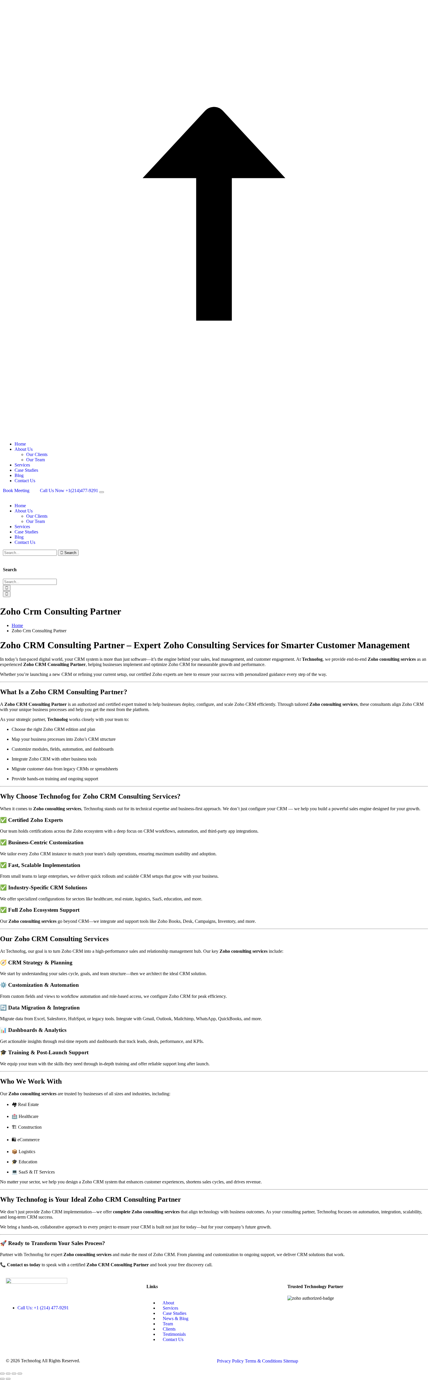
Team (167, 1323)
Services (22, 464)
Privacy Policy (231, 1360)
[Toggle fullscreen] (8, 1373)
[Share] (14, 1373)
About (168, 1302)
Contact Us (25, 480)
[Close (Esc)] (19, 1373)
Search (69, 553)
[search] (6, 588)
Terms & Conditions (264, 1360)
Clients (169, 1328)
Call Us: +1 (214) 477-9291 (43, 1307)
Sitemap (290, 1360)
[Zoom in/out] (2, 1373)
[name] (101, 492)
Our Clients (36, 454)
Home (20, 443)
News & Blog (175, 1318)
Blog (19, 475)
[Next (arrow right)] (8, 1379)
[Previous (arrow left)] (2, 1379)
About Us (24, 449)
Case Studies (26, 470)
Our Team (35, 459)
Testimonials (174, 1334)
